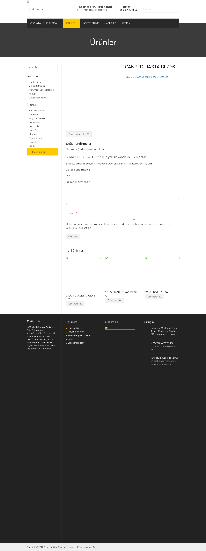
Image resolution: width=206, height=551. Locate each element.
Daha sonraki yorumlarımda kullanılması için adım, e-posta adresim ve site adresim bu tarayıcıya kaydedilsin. (118, 226)
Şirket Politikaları (37, 97)
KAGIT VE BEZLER (144, 77)
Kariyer (32, 93)
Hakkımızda (35, 82)
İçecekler (34, 114)
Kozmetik (34, 126)
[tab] (79, 134)
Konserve (34, 122)
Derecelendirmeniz (78, 169)
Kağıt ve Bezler (37, 118)
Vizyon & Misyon (37, 86)
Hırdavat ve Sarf (37, 110)
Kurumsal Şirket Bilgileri (41, 89)
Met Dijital (93, 547)
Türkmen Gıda (50, 547)
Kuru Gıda (34, 130)
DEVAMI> (46, 348)
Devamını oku (75, 304)
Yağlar (32, 146)
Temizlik (33, 142)
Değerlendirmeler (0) (78, 134)
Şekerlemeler (36, 138)
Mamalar (33, 134)
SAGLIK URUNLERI (161, 77)
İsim (69, 204)
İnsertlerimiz (38, 152)
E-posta (71, 213)
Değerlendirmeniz (78, 181)
